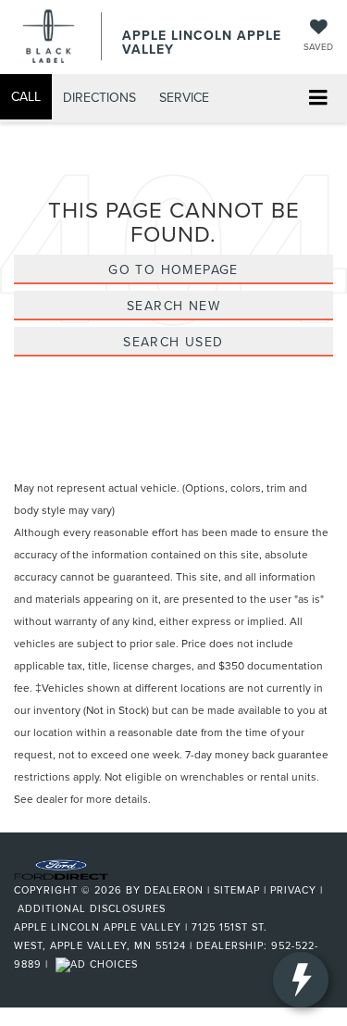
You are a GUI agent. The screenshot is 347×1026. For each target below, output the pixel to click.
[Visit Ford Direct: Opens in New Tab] (99, 964)
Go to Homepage (173, 269)
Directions (99, 97)
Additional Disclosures (92, 908)
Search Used (173, 341)
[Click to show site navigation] (318, 98)
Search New (173, 305)
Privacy (293, 889)
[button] (26, 96)
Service (184, 97)
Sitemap (237, 889)
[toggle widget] (300, 979)
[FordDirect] (61, 867)
